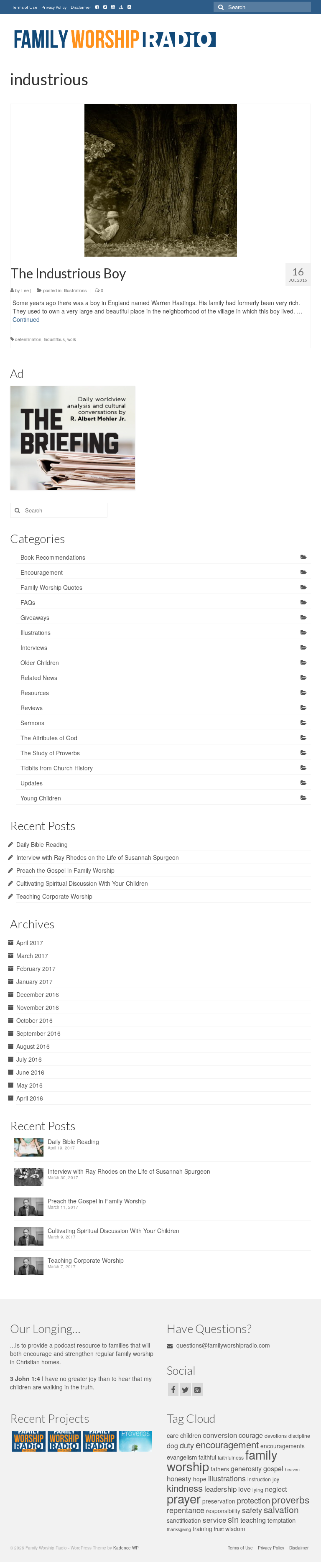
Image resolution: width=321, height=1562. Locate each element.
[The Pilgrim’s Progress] (28, 1441)
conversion (220, 1434)
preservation (218, 1501)
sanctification (184, 1520)
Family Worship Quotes (51, 587)
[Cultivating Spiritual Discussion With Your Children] (31, 1238)
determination (28, 339)
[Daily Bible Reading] (31, 1149)
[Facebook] (97, 7)
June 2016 (30, 1072)
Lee (25, 290)
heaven (292, 1469)
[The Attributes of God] (63, 1441)
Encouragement (41, 572)
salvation (281, 1509)
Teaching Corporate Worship (54, 896)
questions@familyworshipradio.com (222, 1345)
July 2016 (29, 1059)
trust (219, 1529)
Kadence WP (126, 1548)
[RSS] (129, 7)
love (244, 1489)
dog (172, 1445)
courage (251, 1435)
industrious (54, 339)
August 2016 (33, 1046)
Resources (34, 692)
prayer (184, 1498)
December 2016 (37, 994)
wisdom (235, 1528)
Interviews (33, 647)
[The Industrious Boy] (160, 179)
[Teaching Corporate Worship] (31, 1268)
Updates (31, 783)
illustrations (227, 1478)
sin (233, 1519)
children (190, 1435)
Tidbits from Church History (56, 768)
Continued (26, 319)
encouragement (227, 1444)
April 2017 (29, 942)
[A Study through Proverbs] (134, 1441)
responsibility (223, 1510)
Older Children (39, 662)
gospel (273, 1468)
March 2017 (32, 955)
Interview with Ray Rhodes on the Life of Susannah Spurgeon (97, 857)
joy (276, 1479)
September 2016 (38, 1033)
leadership (220, 1488)
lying (257, 1489)
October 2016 (34, 1020)
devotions (276, 1436)
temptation (282, 1520)
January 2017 (34, 981)
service (214, 1519)
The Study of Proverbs (50, 753)
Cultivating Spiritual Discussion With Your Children (82, 883)
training (202, 1528)
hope (199, 1479)
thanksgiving (179, 1529)
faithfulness (231, 1457)
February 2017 (36, 968)
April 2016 (29, 1098)
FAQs (27, 602)
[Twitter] (105, 7)
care (172, 1435)
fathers (220, 1469)
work (71, 339)
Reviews (31, 707)
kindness (185, 1487)
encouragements (282, 1446)
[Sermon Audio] (121, 7)
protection (253, 1500)
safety (252, 1509)
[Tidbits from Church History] (99, 1441)
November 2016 (37, 1007)
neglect (276, 1489)
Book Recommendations (52, 557)
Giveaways (34, 617)
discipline (299, 1436)
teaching (253, 1520)
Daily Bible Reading (42, 844)
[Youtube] (113, 7)
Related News (38, 677)
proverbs (290, 1499)
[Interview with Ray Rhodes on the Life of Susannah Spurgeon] (31, 1179)
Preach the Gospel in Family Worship (65, 870)
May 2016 (29, 1085)
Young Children (40, 798)
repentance (185, 1509)
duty (187, 1445)
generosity (246, 1468)
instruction (259, 1479)
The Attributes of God (48, 738)
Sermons (32, 723)
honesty (179, 1478)
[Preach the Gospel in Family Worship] (31, 1209)
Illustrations (75, 290)
